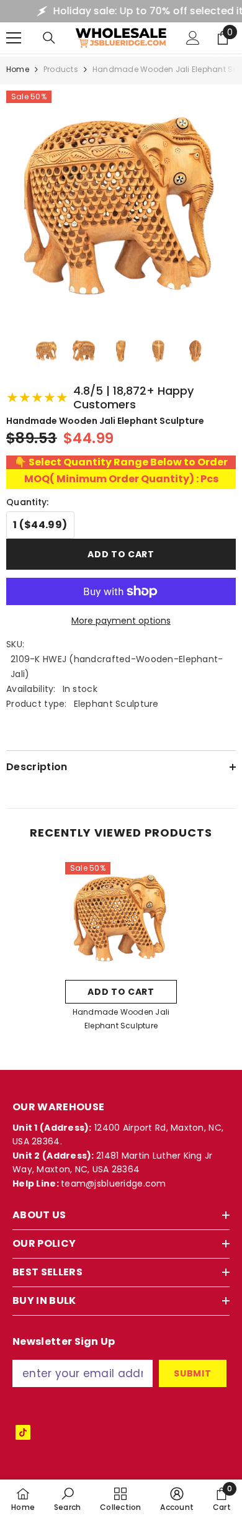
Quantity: (27, 502)
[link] (68, 1499)
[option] (121, 950)
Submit (192, 1373)
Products (60, 69)
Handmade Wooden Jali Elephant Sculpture (121, 1019)
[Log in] (193, 38)
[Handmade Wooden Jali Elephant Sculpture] (121, 918)
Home (17, 69)
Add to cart (121, 554)
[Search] (49, 37)
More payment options (121, 620)
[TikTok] (22, 1432)
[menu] (13, 37)
